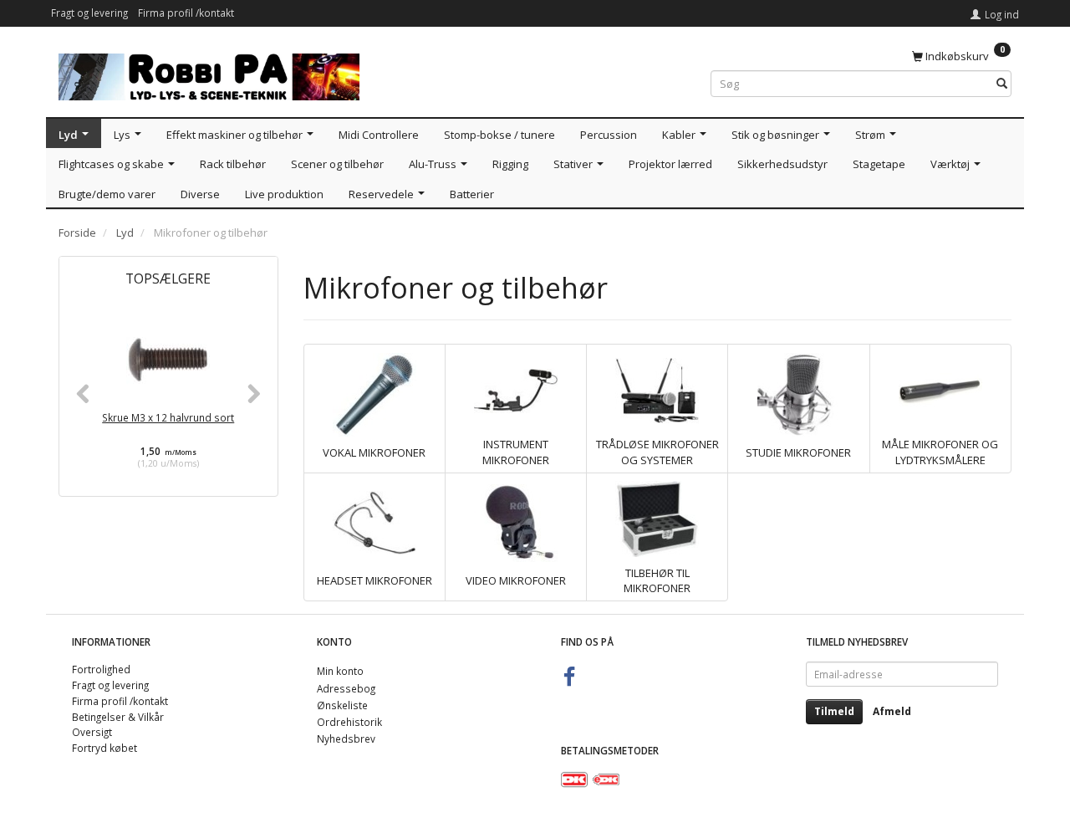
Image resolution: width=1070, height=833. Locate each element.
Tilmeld (834, 711)
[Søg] (1001, 84)
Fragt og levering (89, 12)
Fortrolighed (101, 669)
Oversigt (92, 731)
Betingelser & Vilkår (118, 716)
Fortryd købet (104, 747)
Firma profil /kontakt (186, 12)
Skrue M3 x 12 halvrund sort (168, 417)
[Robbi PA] (209, 73)
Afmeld (892, 711)
